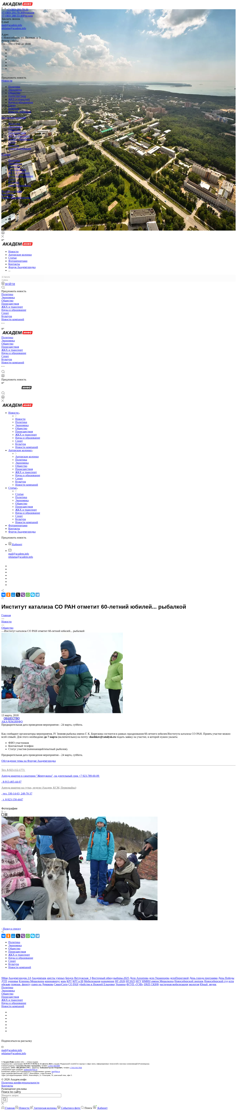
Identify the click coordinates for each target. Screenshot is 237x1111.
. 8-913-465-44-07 (11, 781)
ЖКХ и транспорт (19, 99)
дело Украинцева (159, 978)
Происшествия (17, 96)
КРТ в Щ (78, 981)
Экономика (15, 89)
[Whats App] (9, 219)
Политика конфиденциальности (20, 1082)
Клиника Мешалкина (31, 981)
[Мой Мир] (13, 595)
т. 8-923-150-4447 (12, 799)
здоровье (13, 981)
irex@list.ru (56, 1071)
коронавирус (52, 981)
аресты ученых (56, 978)
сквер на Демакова (42, 984)
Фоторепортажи (11, 191)
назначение (107, 981)
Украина (121, 984)
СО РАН (73, 984)
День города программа (203, 978)
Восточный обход (102, 978)
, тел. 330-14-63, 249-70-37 (16, 793)
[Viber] (9, 212)
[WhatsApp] (28, 595)
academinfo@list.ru (30, 1069)
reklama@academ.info (13, 28)
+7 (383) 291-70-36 (17, 9)
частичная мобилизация (174, 984)
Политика (14, 86)
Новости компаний (19, 111)
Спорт (12, 105)
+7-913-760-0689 (54, 1066)
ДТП (4, 981)
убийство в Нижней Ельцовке (97, 984)
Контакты (7, 194)
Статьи (5, 154)
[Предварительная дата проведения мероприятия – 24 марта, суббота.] (62, 712)
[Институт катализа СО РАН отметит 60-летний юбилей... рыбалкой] (79, 919)
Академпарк (39, 978)
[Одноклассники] (9, 209)
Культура (13, 108)
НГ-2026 (120, 981)
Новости (6, 80)
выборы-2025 (121, 978)
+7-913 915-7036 (76, 1068)
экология (194, 984)
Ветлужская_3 (82, 978)
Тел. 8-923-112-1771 (13, 769)
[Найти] (4, 1099)
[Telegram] (9, 206)
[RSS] (2, 598)
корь (63, 981)
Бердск (69, 978)
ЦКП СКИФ (151, 984)
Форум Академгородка (15, 197)
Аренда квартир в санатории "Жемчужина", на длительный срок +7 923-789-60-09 (50, 775)
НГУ (138, 981)
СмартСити (61, 984)
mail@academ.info (11, 25)
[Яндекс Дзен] (9, 222)
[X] (18, 595)
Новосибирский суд (216, 981)
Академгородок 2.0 (19, 978)
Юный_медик (208, 984)
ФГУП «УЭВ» (134, 984)
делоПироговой (179, 978)
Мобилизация (92, 981)
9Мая (4, 978)
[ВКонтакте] (9, 203)
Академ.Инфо (12, 721)
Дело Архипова (139, 978)
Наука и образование (20, 102)
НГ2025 (130, 981)
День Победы (226, 978)
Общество (14, 92)
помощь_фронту (21, 984)
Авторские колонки (13, 117)
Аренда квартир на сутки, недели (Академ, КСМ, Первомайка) (38, 787)
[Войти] (3, 233)
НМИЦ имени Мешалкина (158, 981)
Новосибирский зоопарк (189, 981)
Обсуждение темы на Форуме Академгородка (28, 760)
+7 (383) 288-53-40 (17, 15)
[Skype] (33, 595)
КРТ (69, 981)
